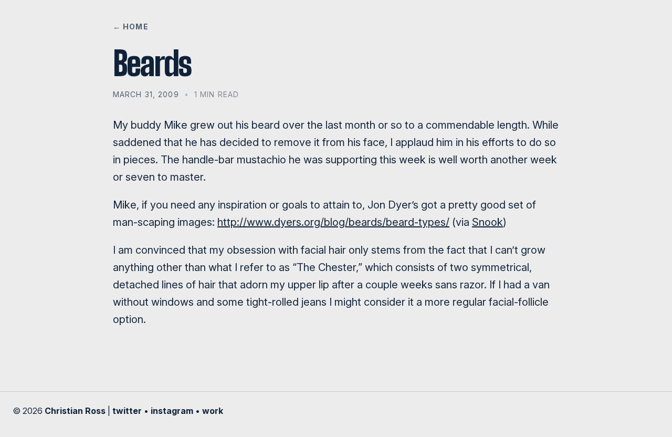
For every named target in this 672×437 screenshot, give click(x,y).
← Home (131, 26)
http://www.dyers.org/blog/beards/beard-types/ (333, 222)
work (212, 410)
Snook (487, 222)
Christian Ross (75, 410)
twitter (127, 410)
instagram (172, 410)
